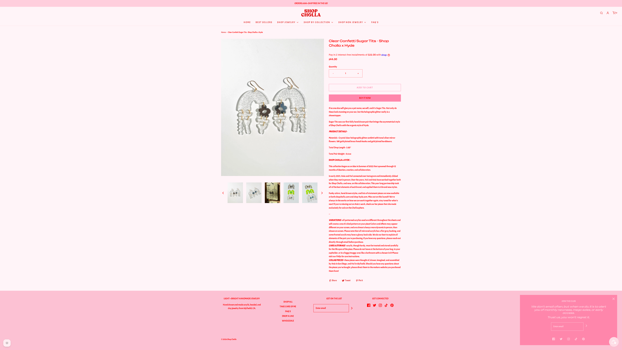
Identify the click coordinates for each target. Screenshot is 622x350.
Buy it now (365, 98)
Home (223, 32)
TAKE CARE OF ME (288, 306)
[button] (223, 193)
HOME (247, 22)
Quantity (333, 66)
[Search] (601, 13)
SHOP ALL (288, 301)
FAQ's (375, 22)
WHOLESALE (288, 320)
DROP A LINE (288, 316)
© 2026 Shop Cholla (228, 339)
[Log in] (608, 13)
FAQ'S (288, 311)
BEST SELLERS (264, 22)
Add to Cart (365, 87)
